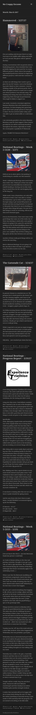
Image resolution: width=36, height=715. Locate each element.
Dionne (22, 346)
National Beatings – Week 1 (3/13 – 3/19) (17, 528)
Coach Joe (22, 517)
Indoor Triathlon (12, 518)
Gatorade (26, 346)
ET (26, 517)
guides (22, 254)
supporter (17, 140)
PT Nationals (16, 708)
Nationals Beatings (7, 708)
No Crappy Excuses (12, 4)
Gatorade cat (6, 347)
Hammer (22, 139)
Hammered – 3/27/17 (14, 20)
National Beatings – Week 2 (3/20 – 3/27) (17, 148)
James (16, 139)
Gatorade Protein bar (15, 347)
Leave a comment (27, 140)
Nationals (30, 706)
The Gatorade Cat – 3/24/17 (18, 262)
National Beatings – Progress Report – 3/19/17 (17, 357)
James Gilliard (11, 140)
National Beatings (7, 256)
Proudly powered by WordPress (11, 712)
